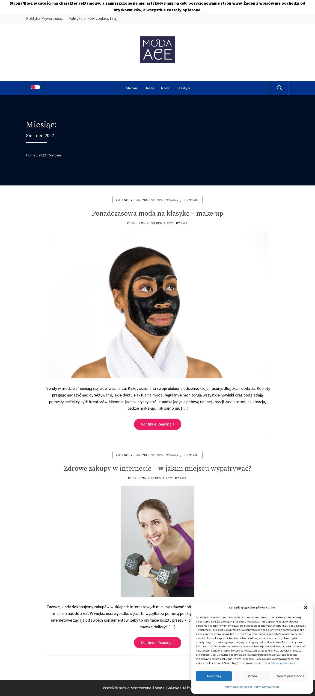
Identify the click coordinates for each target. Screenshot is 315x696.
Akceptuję (214, 676)
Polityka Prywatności (266, 686)
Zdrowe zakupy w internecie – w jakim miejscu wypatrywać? (157, 468)
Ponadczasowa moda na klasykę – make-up (157, 213)
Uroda (149, 88)
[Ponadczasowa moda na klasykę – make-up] (157, 304)
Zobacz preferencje (290, 676)
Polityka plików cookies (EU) (93, 18)
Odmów (252, 676)
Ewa (184, 223)
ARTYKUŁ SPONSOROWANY (157, 200)
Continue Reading (156, 424)
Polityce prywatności (282, 663)
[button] (305, 607)
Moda (165, 88)
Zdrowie (131, 88)
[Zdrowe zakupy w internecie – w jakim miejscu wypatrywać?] (157, 541)
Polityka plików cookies (238, 686)
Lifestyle (183, 88)
